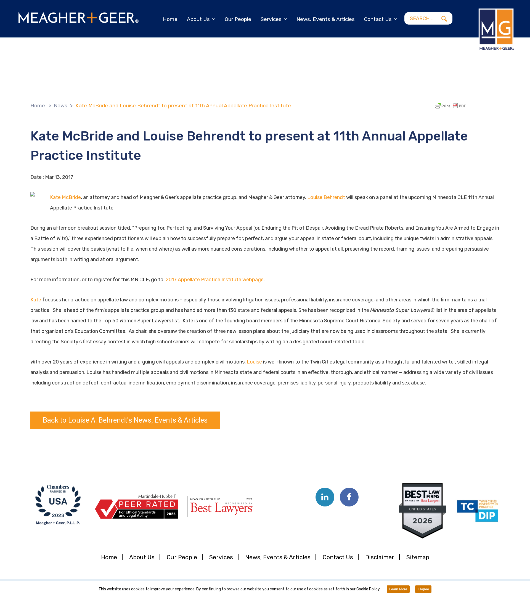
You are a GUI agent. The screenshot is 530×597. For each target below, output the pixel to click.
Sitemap (417, 557)
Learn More (398, 589)
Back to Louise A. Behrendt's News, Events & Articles (125, 420)
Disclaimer (379, 557)
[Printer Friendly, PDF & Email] (451, 106)
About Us (198, 19)
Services (271, 19)
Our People (238, 19)
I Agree (423, 589)
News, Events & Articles (325, 19)
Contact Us (378, 19)
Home (170, 19)
